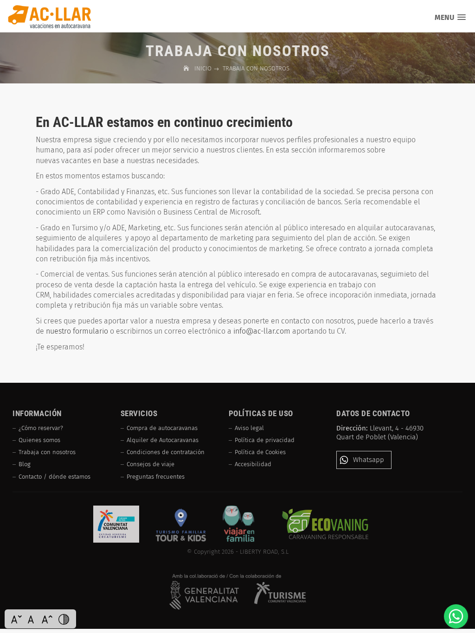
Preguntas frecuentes (156, 476)
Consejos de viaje (150, 464)
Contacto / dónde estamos (54, 476)
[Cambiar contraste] (63, 619)
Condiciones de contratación (166, 452)
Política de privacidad (265, 440)
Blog (25, 464)
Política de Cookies (260, 452)
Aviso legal (249, 427)
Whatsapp (368, 460)
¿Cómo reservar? (41, 427)
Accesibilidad (253, 464)
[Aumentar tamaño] (47, 619)
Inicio (203, 68)
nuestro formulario (77, 331)
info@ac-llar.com (261, 331)
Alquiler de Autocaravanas (163, 440)
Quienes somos (39, 440)
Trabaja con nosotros (47, 452)
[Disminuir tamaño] (16, 619)
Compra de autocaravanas (162, 427)
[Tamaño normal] (32, 619)
